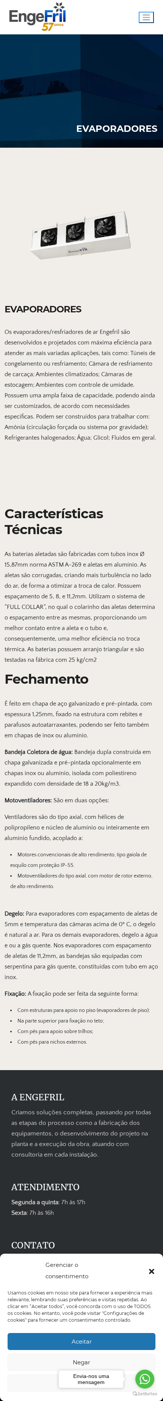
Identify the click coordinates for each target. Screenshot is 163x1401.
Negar (81, 1362)
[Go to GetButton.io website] (145, 1393)
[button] (151, 1270)
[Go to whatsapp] (144, 1379)
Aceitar (82, 1341)
